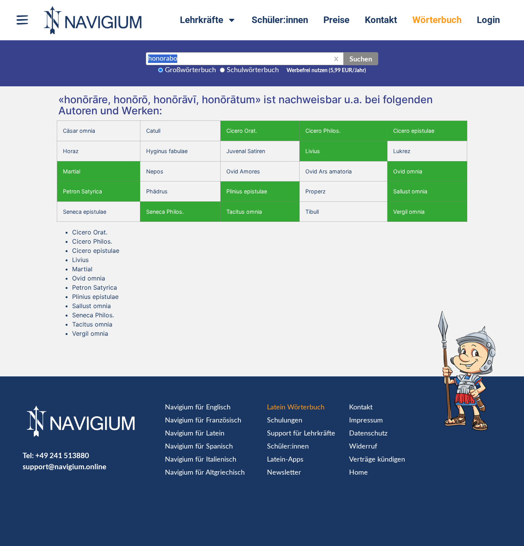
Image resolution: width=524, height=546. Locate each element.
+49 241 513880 (62, 455)
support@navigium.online (64, 466)
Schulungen (284, 420)
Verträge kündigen (377, 459)
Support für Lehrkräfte (301, 433)
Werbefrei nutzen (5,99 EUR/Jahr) (326, 70)
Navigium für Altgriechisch (205, 472)
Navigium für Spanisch (199, 446)
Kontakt (381, 20)
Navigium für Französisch (203, 420)
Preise (336, 20)
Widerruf (363, 446)
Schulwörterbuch (253, 70)
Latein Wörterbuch (296, 407)
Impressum (366, 420)
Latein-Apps (285, 459)
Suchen (360, 58)
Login (488, 20)
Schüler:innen (280, 20)
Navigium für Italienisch (200, 459)
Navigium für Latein (194, 433)
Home (358, 472)
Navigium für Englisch (198, 407)
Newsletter (284, 472)
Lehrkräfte (201, 20)
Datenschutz (368, 433)
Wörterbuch (436, 20)
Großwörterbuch (190, 70)
